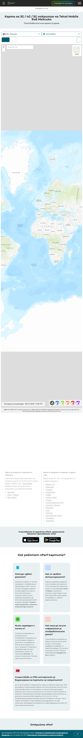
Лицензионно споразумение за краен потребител (45, 735)
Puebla (48, 495)
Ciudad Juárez (51, 497)
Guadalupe (50, 521)
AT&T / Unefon (13, 495)
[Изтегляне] (31, 540)
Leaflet (5, 409)
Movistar (10, 492)
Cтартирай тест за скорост (63, 3)
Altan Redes (12, 497)
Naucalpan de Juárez (54, 516)
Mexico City (50, 485)
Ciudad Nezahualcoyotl (54, 503)
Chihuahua (50, 518)
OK (78, 734)
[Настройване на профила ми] (79, 3)
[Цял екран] (78, 39)
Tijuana (49, 500)
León (47, 510)
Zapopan (49, 513)
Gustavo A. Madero (53, 505)
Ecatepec (49, 490)
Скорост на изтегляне (12, 39)
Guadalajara (50, 492)
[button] (3, 47)
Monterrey (49, 508)
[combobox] (22, 34)
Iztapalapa (50, 487)
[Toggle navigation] (3, 3)
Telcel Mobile (27, 484)
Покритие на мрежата (6, 39)
